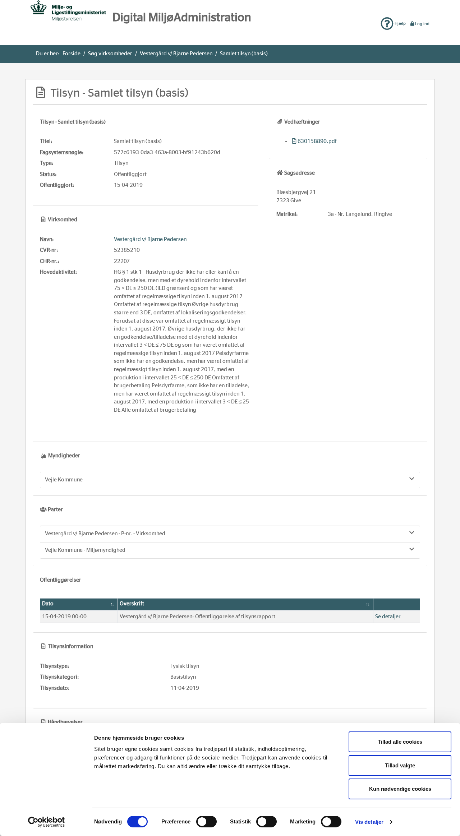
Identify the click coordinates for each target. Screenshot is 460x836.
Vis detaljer (369, 822)
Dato (48, 603)
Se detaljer (388, 616)
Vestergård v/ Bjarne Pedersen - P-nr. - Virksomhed (105, 533)
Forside (71, 53)
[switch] (206, 821)
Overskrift (132, 603)
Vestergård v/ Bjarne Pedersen (176, 53)
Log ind (422, 24)
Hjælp (400, 23)
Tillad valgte (400, 765)
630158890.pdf (317, 141)
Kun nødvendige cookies (400, 789)
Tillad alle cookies (400, 742)
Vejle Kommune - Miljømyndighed (85, 550)
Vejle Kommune (64, 479)
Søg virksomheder (110, 53)
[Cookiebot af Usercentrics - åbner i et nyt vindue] (46, 822)
